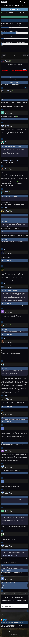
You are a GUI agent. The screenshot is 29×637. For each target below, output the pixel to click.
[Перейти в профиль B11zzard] (2, 91)
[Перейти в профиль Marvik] (2, 511)
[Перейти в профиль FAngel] (2, 286)
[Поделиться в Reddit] (2, 620)
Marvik (6, 510)
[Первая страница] (2, 57)
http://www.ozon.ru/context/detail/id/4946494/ (17, 527)
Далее (24, 55)
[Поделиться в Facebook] (6, 620)
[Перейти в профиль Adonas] (2, 399)
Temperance (8, 112)
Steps (6, 450)
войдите (8, 48)
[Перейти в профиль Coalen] (2, 211)
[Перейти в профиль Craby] (2, 428)
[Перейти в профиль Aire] (2, 311)
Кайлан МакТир (8, 533)
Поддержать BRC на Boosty (14, 9)
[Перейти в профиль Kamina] (2, 252)
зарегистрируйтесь (16, 48)
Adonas (6, 398)
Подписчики (13, 610)
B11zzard (7, 90)
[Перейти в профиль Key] (2, 169)
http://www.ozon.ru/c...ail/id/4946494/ (9, 555)
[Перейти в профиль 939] (2, 269)
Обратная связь (14, 633)
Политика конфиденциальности (16, 631)
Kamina (6, 252)
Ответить (14, 17)
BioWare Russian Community (13, 5)
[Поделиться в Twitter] (4, 620)
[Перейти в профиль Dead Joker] (2, 126)
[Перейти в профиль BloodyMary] (2, 142)
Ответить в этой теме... (8, 606)
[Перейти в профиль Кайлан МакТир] (2, 534)
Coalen (6, 210)
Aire (6, 311)
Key (5, 168)
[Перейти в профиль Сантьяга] (2, 341)
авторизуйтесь (15, 600)
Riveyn (6, 191)
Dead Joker (7, 125)
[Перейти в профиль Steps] (2, 451)
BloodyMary (7, 141)
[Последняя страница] (28, 55)
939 (6, 269)
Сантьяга (7, 341)
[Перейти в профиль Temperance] (2, 112)
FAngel (6, 286)
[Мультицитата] (2, 88)
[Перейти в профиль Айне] (2, 481)
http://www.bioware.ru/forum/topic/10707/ (9, 160)
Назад (4, 55)
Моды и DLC (16, 14)
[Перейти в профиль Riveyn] (2, 192)
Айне (6, 480)
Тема (6, 631)
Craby (6, 428)
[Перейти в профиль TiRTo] (2, 61)
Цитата (5, 87)
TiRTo (5, 14)
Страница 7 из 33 (14, 55)
